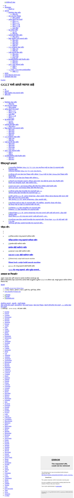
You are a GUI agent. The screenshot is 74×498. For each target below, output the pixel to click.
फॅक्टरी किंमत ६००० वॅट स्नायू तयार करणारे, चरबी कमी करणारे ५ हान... (28, 216)
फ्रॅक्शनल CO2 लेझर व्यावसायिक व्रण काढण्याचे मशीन (23, 209)
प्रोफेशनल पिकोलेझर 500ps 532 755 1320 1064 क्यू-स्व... (25, 171)
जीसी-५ (14, 66)
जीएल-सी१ (15, 40)
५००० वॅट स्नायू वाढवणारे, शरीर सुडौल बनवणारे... (24, 270)
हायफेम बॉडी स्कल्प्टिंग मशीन (17, 247)
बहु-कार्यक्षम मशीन (13, 30)
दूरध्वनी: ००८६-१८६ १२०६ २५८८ (14, 288)
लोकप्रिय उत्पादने (6, 303)
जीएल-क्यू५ (15, 54)
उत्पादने (7, 11)
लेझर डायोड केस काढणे (7, 305)
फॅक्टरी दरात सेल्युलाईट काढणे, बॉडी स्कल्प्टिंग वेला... (23, 183)
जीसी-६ (14, 68)
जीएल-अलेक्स (16, 18)
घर (5, 5)
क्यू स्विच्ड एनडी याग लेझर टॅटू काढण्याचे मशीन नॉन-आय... (24, 204)
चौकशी (3, 285)
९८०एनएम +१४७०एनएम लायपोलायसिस (19, 70)
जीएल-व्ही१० (15, 37)
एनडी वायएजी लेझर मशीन (15, 52)
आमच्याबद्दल (8, 7)
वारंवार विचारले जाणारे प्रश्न (12, 75)
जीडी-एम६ (15, 51)
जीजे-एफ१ (15, 61)
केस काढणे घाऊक (28, 305)
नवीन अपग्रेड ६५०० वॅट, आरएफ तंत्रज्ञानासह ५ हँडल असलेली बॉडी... (27, 199)
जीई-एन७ (14, 33)
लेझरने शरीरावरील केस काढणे (52, 305)
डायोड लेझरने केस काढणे (15, 19)
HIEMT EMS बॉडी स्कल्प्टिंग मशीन (20, 255)
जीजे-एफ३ (15, 63)
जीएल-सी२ (15, 42)
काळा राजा (15, 57)
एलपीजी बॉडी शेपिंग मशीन (15, 35)
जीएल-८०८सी (16, 26)
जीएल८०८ (11, 118)
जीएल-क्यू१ (11, 144)
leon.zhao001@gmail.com (13, 291)
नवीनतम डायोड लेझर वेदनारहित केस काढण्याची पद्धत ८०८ (24, 193)
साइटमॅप (14, 303)
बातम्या (6, 73)
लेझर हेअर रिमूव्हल (38, 305)
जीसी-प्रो (15, 45)
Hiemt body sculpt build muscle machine (24, 262)
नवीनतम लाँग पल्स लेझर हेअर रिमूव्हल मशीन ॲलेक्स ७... (23, 178)
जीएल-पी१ (15, 14)
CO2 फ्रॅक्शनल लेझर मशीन (16, 47)
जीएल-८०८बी (16, 25)
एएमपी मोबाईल (21, 303)
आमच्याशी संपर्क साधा (10, 77)
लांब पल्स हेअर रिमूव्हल (14, 16)
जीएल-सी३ (15, 44)
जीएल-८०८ (15, 21)
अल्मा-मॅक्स (15, 28)
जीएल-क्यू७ (15, 56)
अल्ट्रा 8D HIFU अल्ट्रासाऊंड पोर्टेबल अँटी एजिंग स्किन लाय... (26, 188)
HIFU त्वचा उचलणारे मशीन (16, 64)
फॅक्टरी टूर (11, 9)
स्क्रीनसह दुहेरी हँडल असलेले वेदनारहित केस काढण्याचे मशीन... (26, 223)
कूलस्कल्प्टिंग (18, 305)
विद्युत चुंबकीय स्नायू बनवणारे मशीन (17, 38)
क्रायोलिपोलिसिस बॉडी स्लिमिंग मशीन (18, 59)
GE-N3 (14, 31)
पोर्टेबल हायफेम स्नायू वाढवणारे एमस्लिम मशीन (22, 240)
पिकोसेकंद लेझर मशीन (14, 12)
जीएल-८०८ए (15, 23)
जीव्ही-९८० (15, 71)
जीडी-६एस (15, 49)
